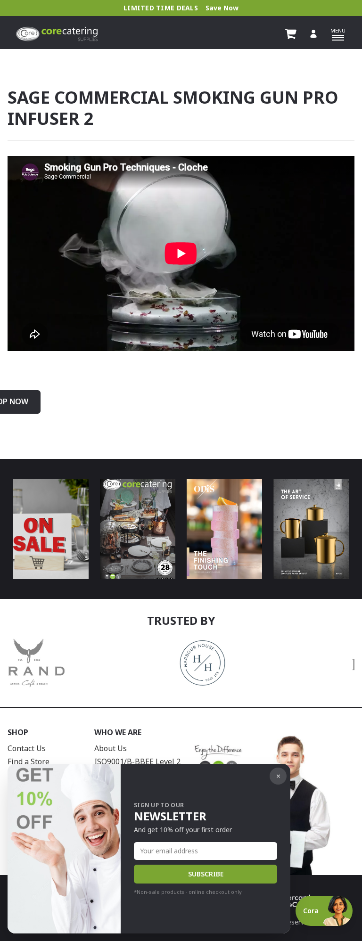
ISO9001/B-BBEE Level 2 (137, 761)
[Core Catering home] (57, 34)
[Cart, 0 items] (290, 34)
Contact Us (27, 748)
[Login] (313, 34)
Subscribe (205, 873)
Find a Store (28, 761)
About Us (110, 748)
